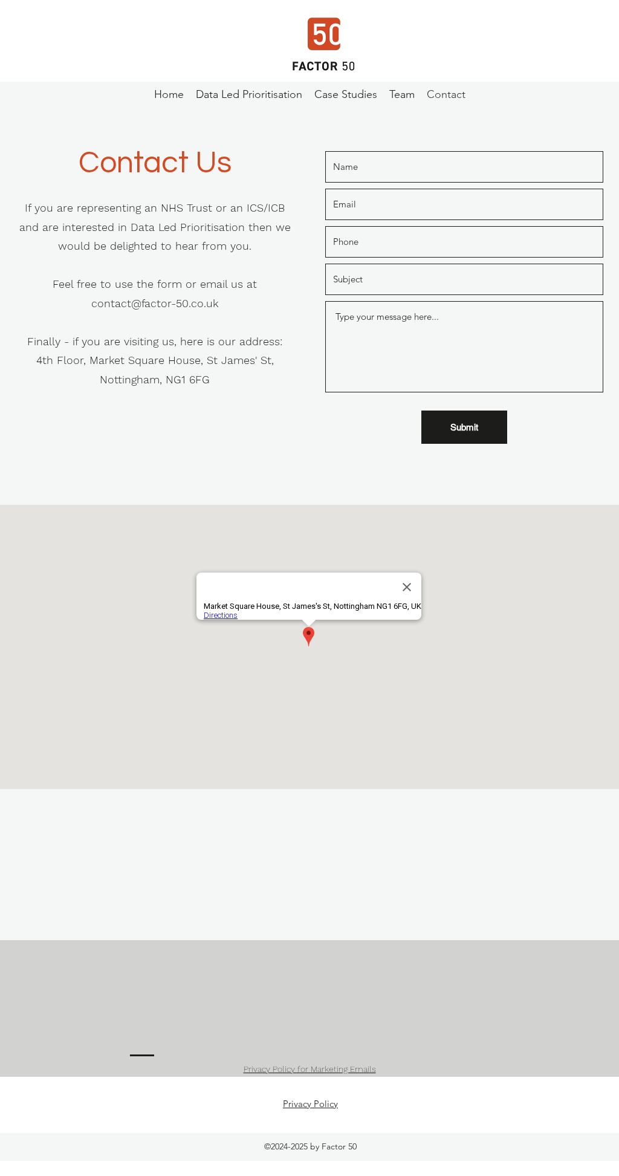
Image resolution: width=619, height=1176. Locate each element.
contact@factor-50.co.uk (154, 303)
